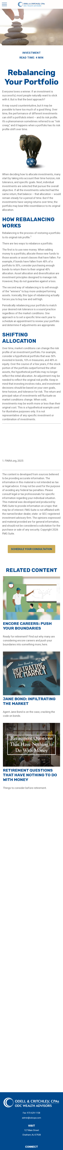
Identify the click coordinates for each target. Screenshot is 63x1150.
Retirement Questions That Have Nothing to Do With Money (30, 775)
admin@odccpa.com (31, 1118)
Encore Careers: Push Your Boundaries (27, 626)
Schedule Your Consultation (31, 549)
